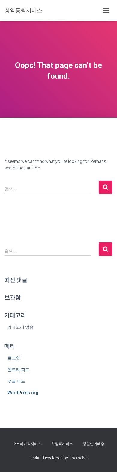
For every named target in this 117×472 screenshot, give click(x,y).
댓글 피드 (16, 381)
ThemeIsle (78, 458)
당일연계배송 (93, 444)
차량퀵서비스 (62, 444)
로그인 (14, 358)
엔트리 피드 (18, 369)
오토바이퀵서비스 (27, 444)
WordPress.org (23, 392)
